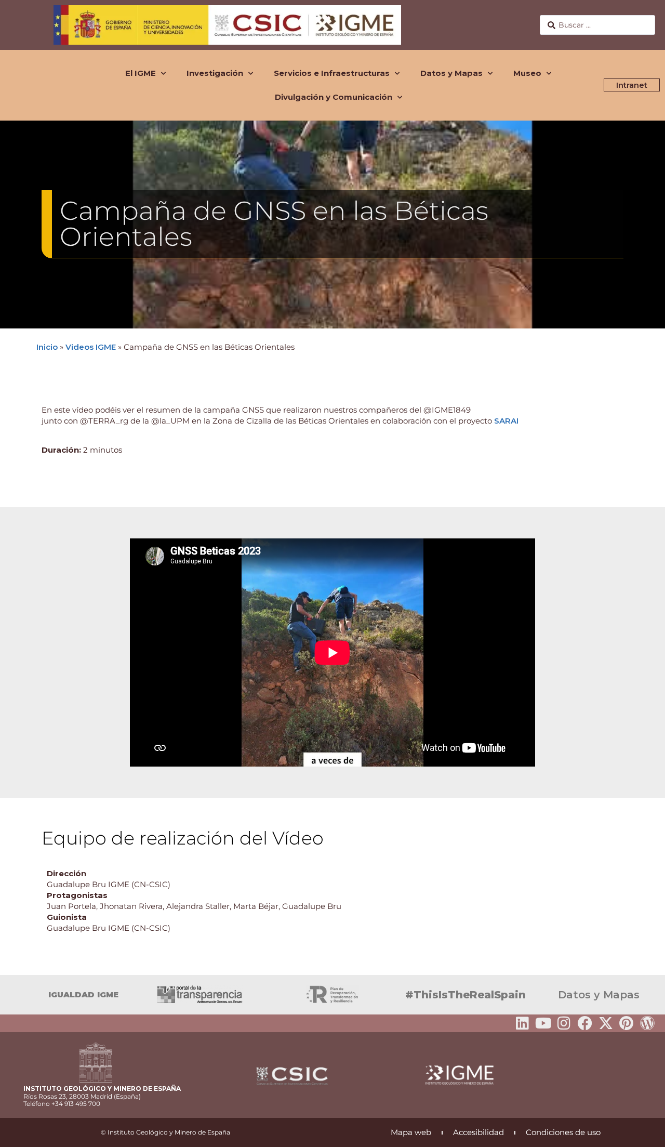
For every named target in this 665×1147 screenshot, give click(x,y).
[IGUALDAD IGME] (13, 995)
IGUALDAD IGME (83, 994)
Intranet (631, 85)
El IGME (140, 73)
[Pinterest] (626, 1023)
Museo (527, 73)
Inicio (47, 347)
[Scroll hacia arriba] (641, 1132)
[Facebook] (585, 1023)
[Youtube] (543, 1023)
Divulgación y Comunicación (333, 97)
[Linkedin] (522, 1023)
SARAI (506, 421)
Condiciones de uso (563, 1132)
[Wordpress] (647, 1023)
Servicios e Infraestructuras (332, 73)
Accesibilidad (478, 1132)
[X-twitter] (605, 1023)
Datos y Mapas (451, 73)
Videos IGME (90, 347)
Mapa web (411, 1132)
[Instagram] (564, 1023)
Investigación (215, 73)
